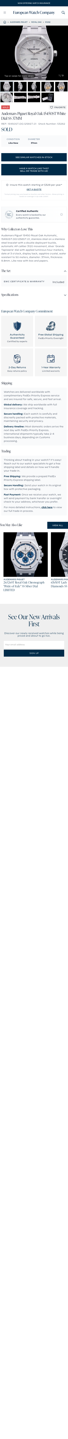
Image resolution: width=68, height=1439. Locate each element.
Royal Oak (36, 22)
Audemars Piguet (19, 22)
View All (57, 525)
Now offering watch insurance (34, 3)
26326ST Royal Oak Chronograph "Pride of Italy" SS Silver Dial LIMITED (23, 586)
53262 (47, 22)
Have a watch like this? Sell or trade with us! (34, 169)
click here (47, 507)
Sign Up (34, 653)
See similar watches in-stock (34, 157)
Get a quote (34, 189)
